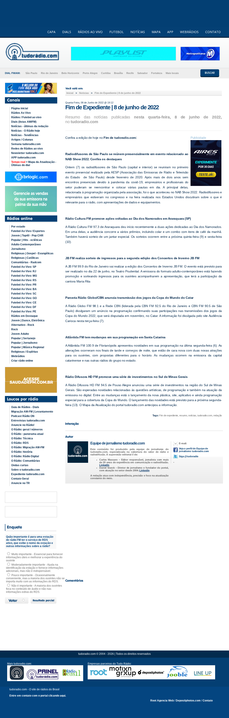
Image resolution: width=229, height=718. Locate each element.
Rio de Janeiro (49, 73)
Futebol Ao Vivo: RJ (23, 271)
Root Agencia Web (162, 700)
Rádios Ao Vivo (21, 112)
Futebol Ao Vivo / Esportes (28, 231)
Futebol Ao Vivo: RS (23, 280)
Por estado (18, 226)
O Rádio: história (21, 451)
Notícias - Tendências (24, 135)
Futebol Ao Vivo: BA (24, 289)
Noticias (84, 93)
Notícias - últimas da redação (29, 126)
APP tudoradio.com (23, 157)
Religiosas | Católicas (25, 257)
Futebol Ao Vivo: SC (23, 293)
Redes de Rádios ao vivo (27, 148)
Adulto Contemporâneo (26, 244)
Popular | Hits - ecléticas (26, 240)
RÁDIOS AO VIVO (90, 32)
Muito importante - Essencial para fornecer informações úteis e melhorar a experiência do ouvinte (34, 557)
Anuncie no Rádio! (22, 425)
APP (170, 32)
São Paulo (31, 73)
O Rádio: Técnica (22, 438)
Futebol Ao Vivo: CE (23, 302)
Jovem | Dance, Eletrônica (28, 320)
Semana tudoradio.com (26, 144)
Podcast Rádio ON (22, 416)
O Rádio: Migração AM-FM (27, 447)
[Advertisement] (143, 529)
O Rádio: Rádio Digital (25, 456)
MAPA (156, 32)
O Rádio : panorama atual (27, 434)
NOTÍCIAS (137, 32)
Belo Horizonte (70, 73)
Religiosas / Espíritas (24, 351)
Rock (14, 329)
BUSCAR (210, 73)
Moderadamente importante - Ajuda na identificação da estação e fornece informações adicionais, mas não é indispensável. (34, 568)
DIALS (66, 32)
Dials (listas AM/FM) (23, 121)
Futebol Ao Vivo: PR (23, 284)
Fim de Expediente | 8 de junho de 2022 (118, 93)
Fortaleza (156, 73)
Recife (130, 73)
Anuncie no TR (20, 483)
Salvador (142, 73)
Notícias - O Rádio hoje (25, 130)
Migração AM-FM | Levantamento (32, 411)
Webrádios (18, 356)
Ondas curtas (19, 465)
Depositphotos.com (188, 700)
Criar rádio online (22, 360)
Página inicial (19, 108)
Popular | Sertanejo (23, 338)
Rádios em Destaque (24, 316)
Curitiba (105, 73)
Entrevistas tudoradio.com (28, 420)
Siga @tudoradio (188, 456)
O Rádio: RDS (20, 442)
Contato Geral (20, 478)
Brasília (118, 73)
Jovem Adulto (20, 333)
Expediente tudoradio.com (28, 474)
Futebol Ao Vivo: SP (23, 266)
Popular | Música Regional (27, 347)
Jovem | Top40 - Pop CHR (27, 235)
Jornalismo (18, 249)
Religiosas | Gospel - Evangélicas (32, 253)
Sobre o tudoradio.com (25, 469)
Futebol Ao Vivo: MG (24, 275)
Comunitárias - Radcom (26, 262)
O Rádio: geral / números (27, 429)
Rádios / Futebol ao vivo (26, 117)
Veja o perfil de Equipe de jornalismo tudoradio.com (194, 450)
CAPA (51, 32)
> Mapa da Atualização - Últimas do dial (33, 163)
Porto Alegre (90, 73)
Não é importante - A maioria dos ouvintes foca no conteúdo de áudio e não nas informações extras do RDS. (34, 589)
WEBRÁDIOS (189, 32)
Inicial (69, 93)
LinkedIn (104, 465)
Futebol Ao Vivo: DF (23, 307)
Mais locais (172, 73)
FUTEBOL (116, 32)
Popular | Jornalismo (24, 342)
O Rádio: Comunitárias (25, 460)
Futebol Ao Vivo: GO (24, 298)
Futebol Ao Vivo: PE (23, 311)
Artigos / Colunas (22, 139)
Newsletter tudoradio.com (27, 153)
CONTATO (213, 32)
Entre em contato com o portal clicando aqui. (37, 695)
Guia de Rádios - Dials (25, 407)
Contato (208, 700)
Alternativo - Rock (22, 324)
